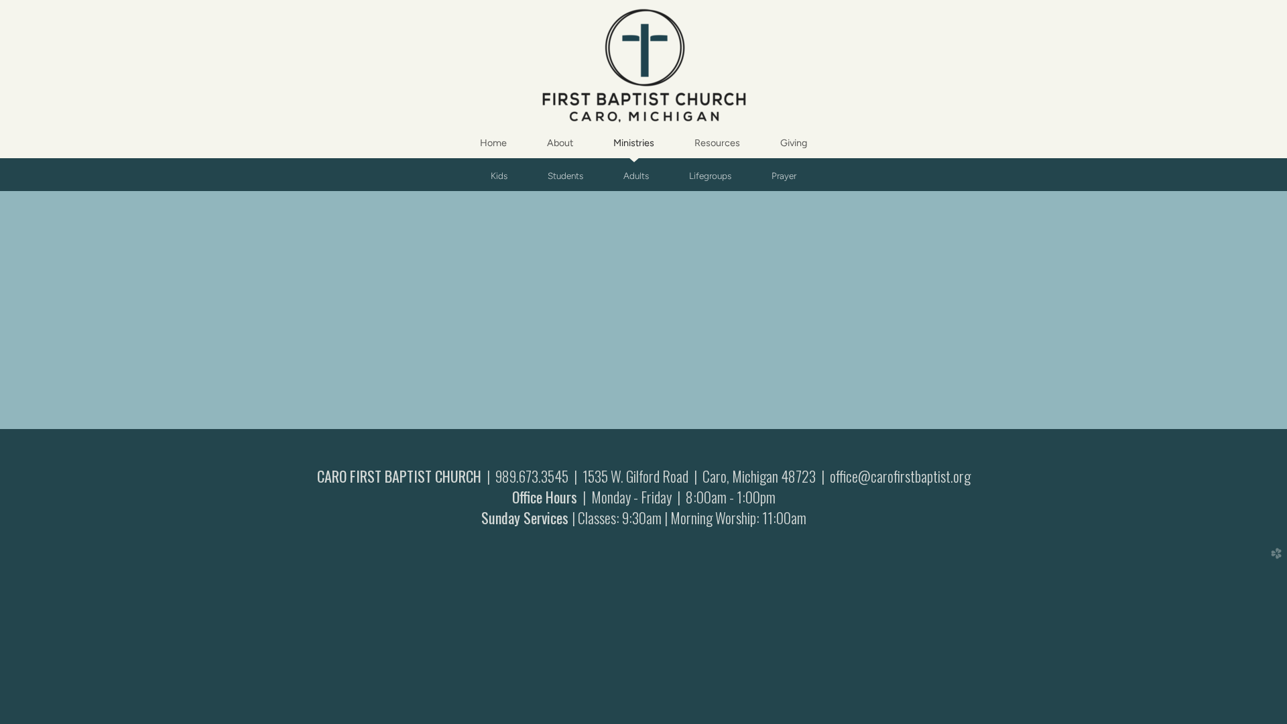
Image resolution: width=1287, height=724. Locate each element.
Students (565, 175)
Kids (499, 175)
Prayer (784, 175)
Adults (636, 175)
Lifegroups (710, 175)
